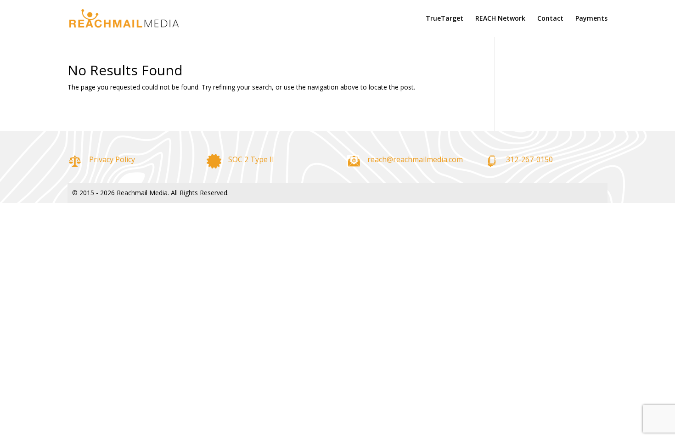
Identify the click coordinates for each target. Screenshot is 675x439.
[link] (124, 17)
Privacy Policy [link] (112, 159)
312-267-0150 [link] (529, 159)
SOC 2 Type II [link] (251, 159)
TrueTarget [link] (444, 19)
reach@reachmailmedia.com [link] (415, 159)
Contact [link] (550, 19)
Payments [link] (591, 19)
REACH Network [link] (500, 19)
